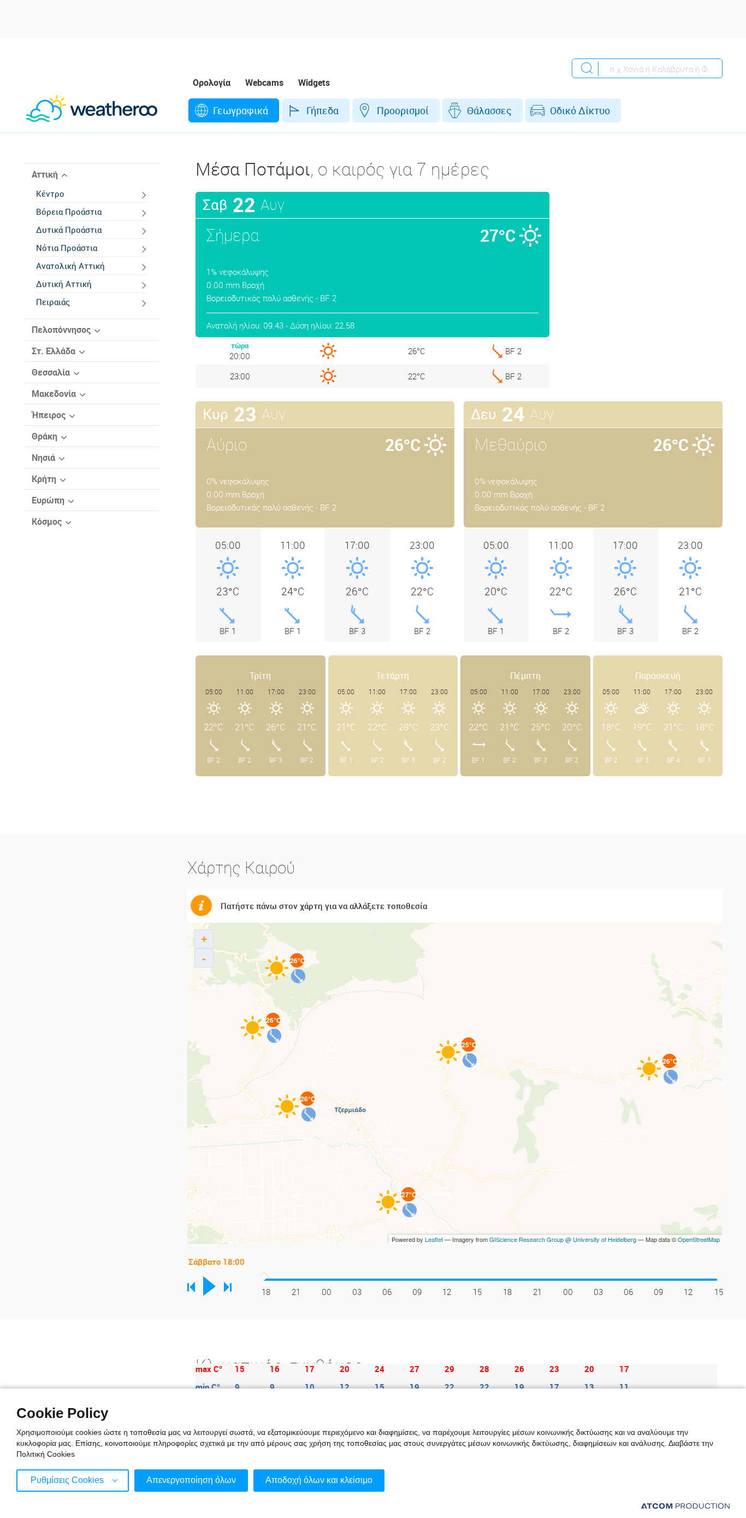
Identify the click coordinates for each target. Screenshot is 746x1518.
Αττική (45, 174)
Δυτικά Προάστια (69, 229)
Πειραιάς (53, 301)
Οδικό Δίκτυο (580, 110)
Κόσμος (47, 521)
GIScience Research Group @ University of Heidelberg (562, 1239)
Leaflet (434, 1239)
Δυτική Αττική (64, 283)
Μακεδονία (54, 394)
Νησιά (43, 458)
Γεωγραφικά (240, 110)
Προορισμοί (403, 110)
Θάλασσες (489, 110)
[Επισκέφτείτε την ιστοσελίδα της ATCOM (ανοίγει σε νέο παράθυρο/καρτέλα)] (685, 1506)
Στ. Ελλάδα (53, 351)
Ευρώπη (48, 500)
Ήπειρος (49, 415)
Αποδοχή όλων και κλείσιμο (318, 1480)
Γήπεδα (322, 110)
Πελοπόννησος (61, 330)
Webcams (264, 83)
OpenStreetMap (699, 1239)
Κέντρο (50, 193)
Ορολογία (211, 83)
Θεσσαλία (51, 372)
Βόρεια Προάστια (69, 211)
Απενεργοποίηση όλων (191, 1480)
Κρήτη (44, 479)
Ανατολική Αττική (70, 265)
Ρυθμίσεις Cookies (67, 1480)
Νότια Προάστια (66, 247)
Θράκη (44, 436)
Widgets (314, 83)
